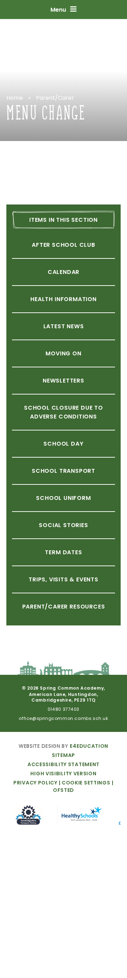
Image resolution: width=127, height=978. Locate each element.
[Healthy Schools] (81, 816)
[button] (84, 782)
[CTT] (28, 816)
